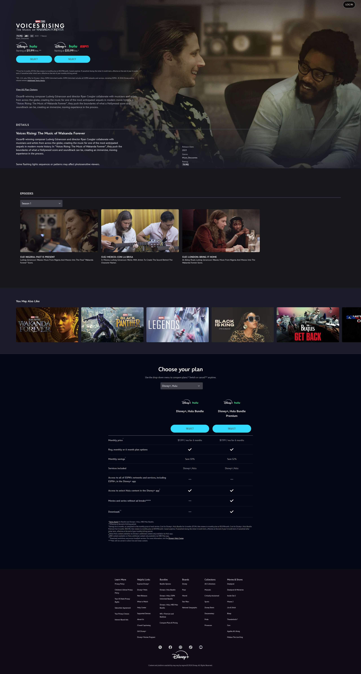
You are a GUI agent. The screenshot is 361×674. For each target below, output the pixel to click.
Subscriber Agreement (123, 608)
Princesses (208, 625)
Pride (206, 619)
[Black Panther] (112, 324)
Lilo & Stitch (231, 608)
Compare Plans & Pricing (169, 623)
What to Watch (142, 602)
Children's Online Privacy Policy (124, 591)
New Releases (142, 596)
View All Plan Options (27, 89)
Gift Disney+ (141, 631)
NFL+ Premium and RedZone (167, 615)
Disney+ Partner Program (146, 637)
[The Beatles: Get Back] (308, 324)
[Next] (355, 324)
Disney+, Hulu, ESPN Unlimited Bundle (167, 597)
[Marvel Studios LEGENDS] (177, 324)
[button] (146, 579)
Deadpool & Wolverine (235, 590)
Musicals (208, 590)
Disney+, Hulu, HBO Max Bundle (169, 606)
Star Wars (185, 602)
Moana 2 (230, 602)
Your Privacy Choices (122, 614)
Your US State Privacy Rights (122, 600)
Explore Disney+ (143, 584)
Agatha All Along (233, 631)
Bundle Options (165, 584)
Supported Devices (144, 613)
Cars (228, 625)
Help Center (141, 608)
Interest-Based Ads (121, 620)
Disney (184, 584)
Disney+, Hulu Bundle (167, 590)
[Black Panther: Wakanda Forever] (47, 324)
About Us (140, 619)
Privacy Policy (119, 584)
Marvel (184, 596)
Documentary (209, 613)
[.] (160, 647)
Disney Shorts (209, 608)
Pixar (184, 590)
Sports (207, 602)
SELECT (34, 59)
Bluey (229, 613)
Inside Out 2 (231, 596)
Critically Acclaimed (212, 596)
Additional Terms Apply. (36, 81)
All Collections (210, 584)
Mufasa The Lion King (235, 637)
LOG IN (349, 4)
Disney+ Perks (142, 590)
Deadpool (230, 584)
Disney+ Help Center (176, 538)
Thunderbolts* (232, 619)
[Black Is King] (243, 324)
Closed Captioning (144, 625)
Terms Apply (113, 522)
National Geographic (189, 608)
